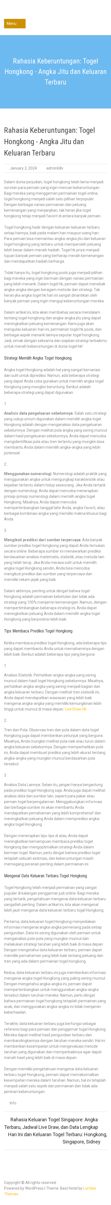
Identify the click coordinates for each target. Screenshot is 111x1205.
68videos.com (55, 13)
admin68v (54, 168)
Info (13, 1103)
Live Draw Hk (75, 709)
